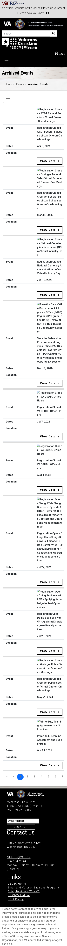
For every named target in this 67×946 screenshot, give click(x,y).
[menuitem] (60, 53)
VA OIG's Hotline (19, 895)
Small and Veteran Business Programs (34, 887)
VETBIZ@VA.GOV (19, 857)
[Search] (53, 33)
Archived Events (38, 84)
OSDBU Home (17, 883)
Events (20, 84)
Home (8, 84)
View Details (50, 161)
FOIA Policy (16, 899)
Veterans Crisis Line (20, 802)
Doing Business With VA (24, 891)
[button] (47, 13)
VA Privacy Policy (19, 809)
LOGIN (61, 53)
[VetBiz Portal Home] (13, 3)
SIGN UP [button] (21, 826)
